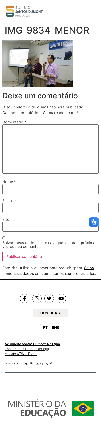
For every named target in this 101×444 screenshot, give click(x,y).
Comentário (14, 122)
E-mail (9, 201)
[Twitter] (49, 298)
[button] (90, 10)
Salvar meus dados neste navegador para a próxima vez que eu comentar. (48, 244)
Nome (9, 182)
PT (45, 327)
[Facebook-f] (24, 298)
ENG (55, 327)
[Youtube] (61, 298)
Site (5, 219)
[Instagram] (37, 298)
